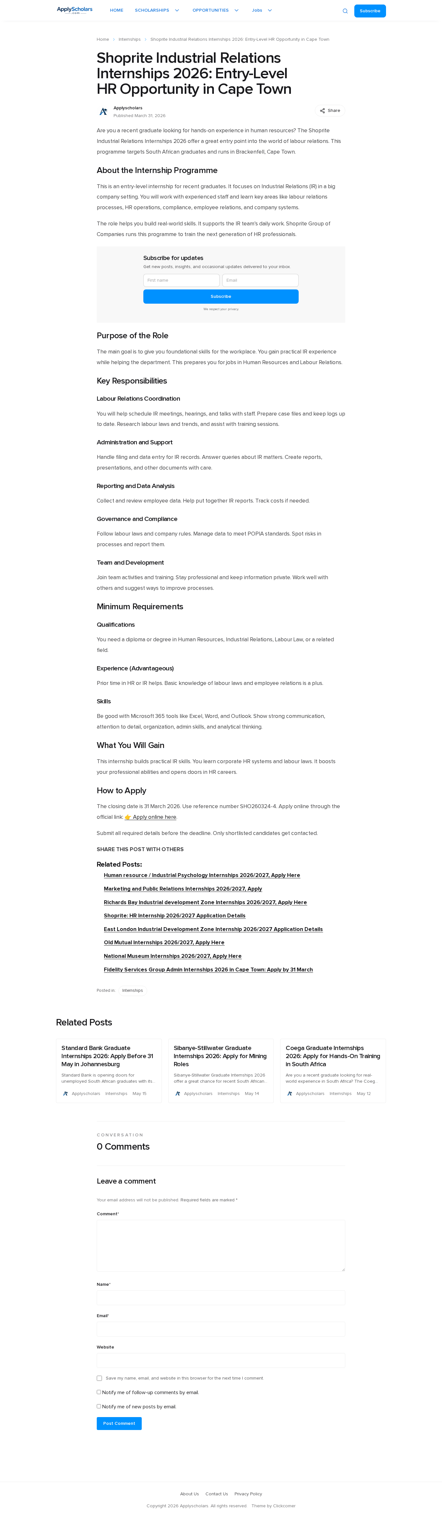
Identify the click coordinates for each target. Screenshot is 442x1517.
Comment (108, 1214)
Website (105, 1347)
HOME (116, 10)
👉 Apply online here (150, 817)
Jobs (257, 10)
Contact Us (216, 1494)
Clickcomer (284, 1506)
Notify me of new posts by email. (139, 1406)
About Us (189, 1494)
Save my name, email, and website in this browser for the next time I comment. (185, 1378)
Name (104, 1284)
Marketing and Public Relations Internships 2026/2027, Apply (183, 888)
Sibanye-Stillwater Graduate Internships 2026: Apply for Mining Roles (220, 1056)
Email (103, 1316)
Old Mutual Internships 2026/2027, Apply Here (164, 942)
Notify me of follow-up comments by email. (150, 1392)
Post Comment (119, 1423)
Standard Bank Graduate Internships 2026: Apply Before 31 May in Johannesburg (107, 1056)
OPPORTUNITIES (211, 10)
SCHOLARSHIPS (152, 10)
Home (103, 39)
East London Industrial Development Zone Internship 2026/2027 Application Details (213, 929)
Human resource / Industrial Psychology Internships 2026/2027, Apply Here (202, 875)
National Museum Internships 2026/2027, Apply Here (173, 956)
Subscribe (370, 11)
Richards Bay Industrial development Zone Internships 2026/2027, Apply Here (205, 902)
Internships (130, 39)
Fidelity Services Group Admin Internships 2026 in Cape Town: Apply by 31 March (208, 969)
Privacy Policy (248, 1494)
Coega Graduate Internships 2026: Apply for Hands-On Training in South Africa (333, 1056)
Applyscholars (128, 108)
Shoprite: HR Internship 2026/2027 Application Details (175, 915)
